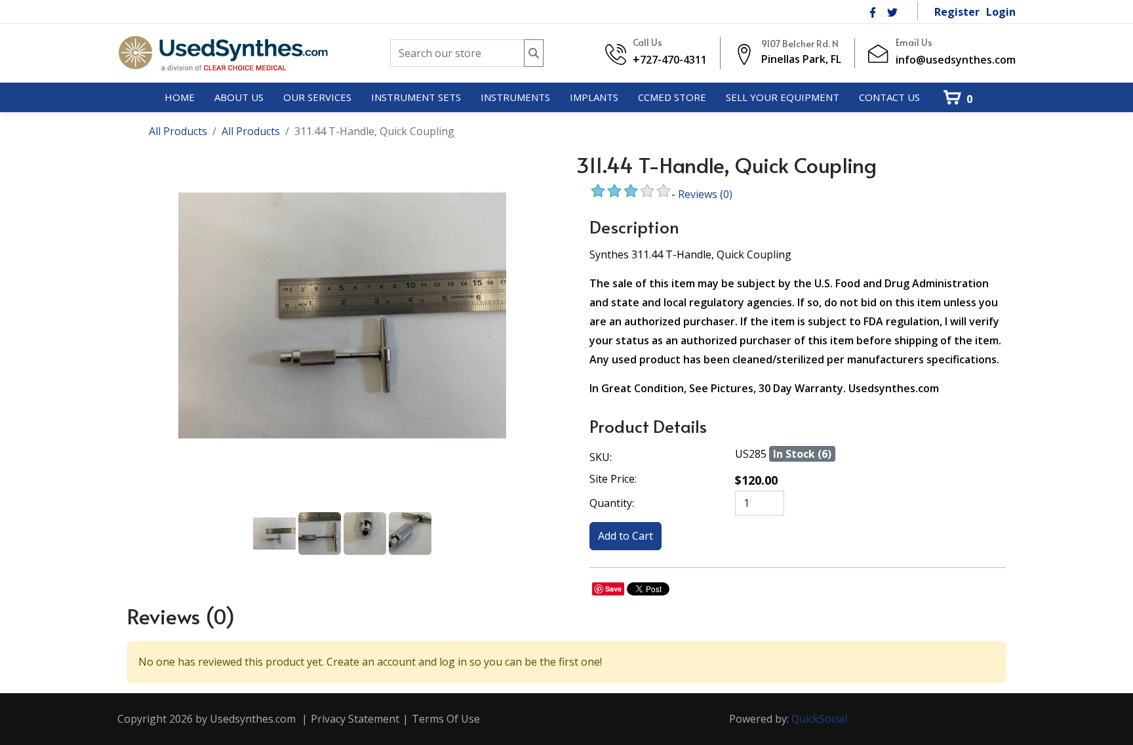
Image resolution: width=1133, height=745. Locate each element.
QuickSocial (819, 719)
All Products (178, 131)
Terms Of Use (446, 719)
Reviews (705, 194)
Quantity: (611, 503)
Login (1001, 12)
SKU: (600, 457)
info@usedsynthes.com (956, 59)
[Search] (534, 53)
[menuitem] (180, 98)
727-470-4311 (673, 59)
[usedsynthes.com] (222, 53)
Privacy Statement (355, 719)
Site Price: (613, 479)
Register (957, 12)
